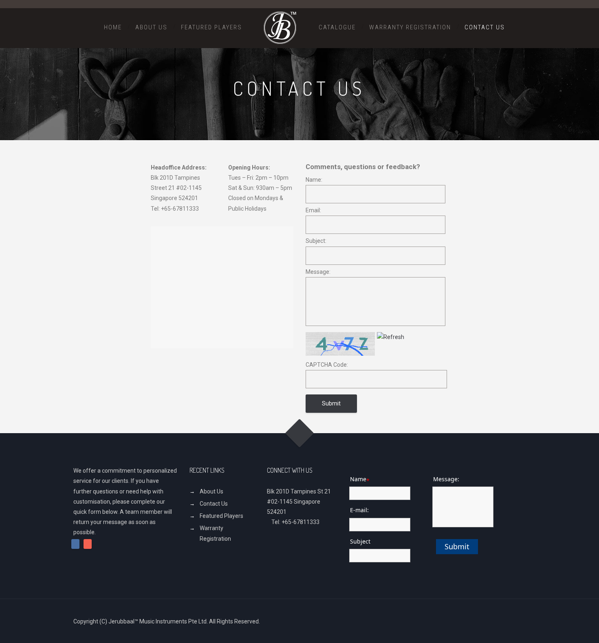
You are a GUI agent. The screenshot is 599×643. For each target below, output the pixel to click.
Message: (318, 272)
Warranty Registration (410, 27)
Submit (457, 546)
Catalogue (337, 27)
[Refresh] (390, 337)
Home (113, 27)
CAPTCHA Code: (327, 364)
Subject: (316, 241)
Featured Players (211, 27)
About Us (151, 27)
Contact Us (485, 27)
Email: (313, 210)
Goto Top (299, 433)
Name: (314, 179)
